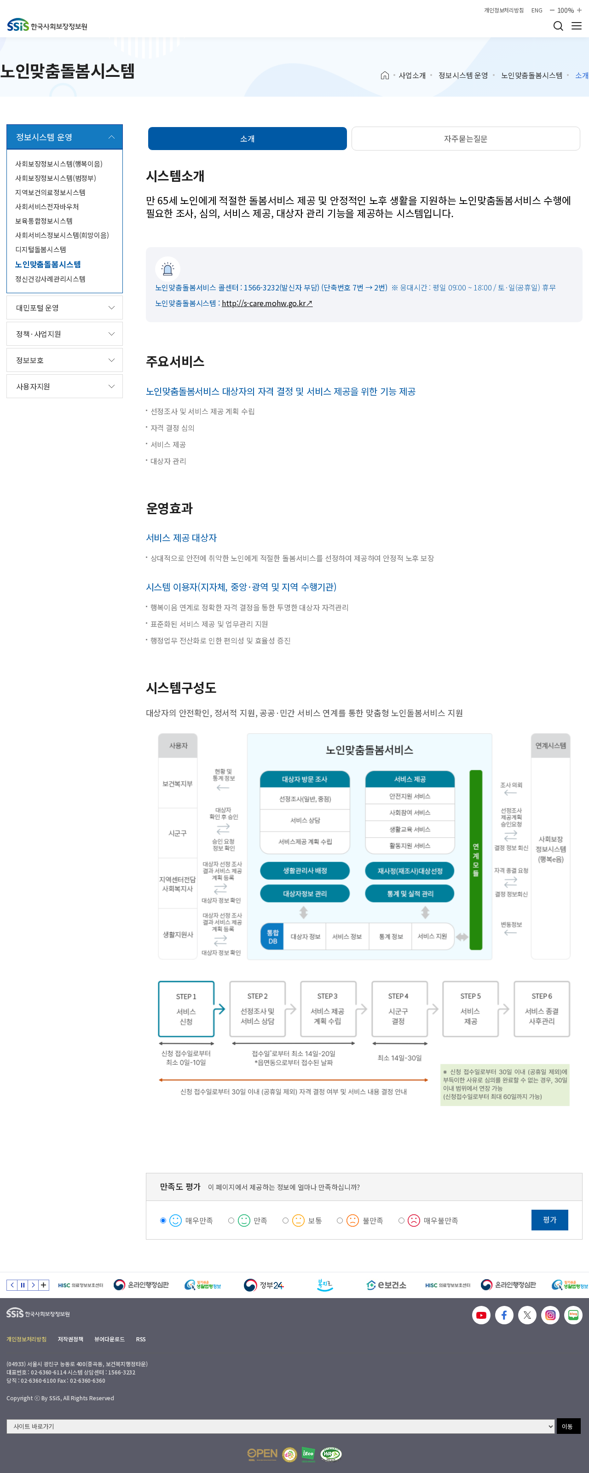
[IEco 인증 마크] (308, 1454)
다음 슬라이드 (33, 1285)
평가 (550, 1219)
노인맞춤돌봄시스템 (532, 75)
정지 (22, 1285)
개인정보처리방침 (504, 10)
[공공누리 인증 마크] (262, 1455)
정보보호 (29, 359)
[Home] (388, 75)
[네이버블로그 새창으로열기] (573, 1315)
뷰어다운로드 (109, 1339)
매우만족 (199, 1220)
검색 (558, 26)
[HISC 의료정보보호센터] (80, 1285)
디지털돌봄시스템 (40, 249)
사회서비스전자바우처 (47, 206)
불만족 (373, 1220)
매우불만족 (441, 1220)
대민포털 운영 (37, 307)
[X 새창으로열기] (527, 1315)
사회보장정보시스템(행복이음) (59, 163)
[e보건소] (386, 1285)
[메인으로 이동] (47, 24)
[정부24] (263, 1285)
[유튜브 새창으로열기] (481, 1315)
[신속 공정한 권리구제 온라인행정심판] (141, 1285)
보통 (315, 1220)
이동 (567, 1426)
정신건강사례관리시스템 (50, 279)
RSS (141, 1339)
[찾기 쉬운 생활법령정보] (202, 1285)
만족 (260, 1220)
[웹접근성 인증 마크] (331, 1455)
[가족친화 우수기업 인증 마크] (289, 1454)
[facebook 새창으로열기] (504, 1315)
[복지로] (325, 1285)
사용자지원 (33, 386)
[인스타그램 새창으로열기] (550, 1315)
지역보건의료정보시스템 (50, 192)
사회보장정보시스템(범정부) (55, 178)
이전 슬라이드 (11, 1285)
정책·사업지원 (38, 333)
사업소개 (412, 75)
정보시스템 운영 (463, 75)
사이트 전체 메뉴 (577, 26)
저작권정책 (70, 1339)
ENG (537, 10)
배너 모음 (43, 1285)
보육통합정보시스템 (44, 221)
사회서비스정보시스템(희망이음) (62, 235)
